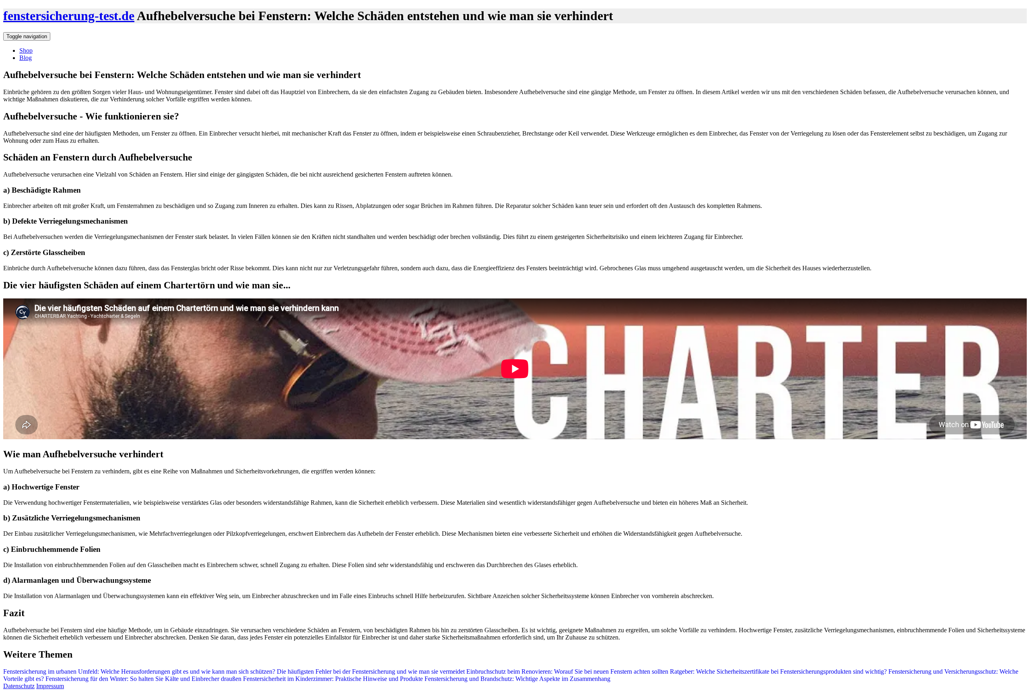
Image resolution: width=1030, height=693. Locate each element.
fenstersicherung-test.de (68, 15)
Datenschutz (19, 686)
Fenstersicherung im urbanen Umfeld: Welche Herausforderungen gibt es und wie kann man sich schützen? (139, 671)
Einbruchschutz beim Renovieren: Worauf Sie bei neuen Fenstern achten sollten (566, 671)
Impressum (50, 686)
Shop (26, 50)
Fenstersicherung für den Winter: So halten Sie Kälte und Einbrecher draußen (142, 678)
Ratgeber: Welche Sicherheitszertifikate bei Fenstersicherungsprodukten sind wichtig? (777, 671)
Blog (25, 57)
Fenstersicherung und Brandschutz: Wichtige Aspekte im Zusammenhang (516, 678)
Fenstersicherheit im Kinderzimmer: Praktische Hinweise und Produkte (332, 678)
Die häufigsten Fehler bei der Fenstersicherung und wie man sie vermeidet (370, 671)
